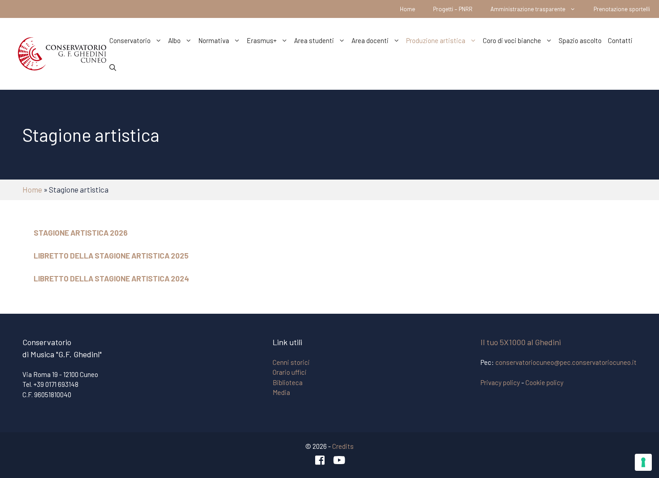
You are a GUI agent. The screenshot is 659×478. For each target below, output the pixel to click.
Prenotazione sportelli (622, 9)
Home (407, 9)
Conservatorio (130, 40)
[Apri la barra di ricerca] (112, 67)
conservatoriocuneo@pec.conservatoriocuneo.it (566, 362)
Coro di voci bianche (512, 40)
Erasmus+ (262, 40)
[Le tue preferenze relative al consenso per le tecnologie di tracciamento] (643, 462)
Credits (343, 446)
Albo (174, 40)
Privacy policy (500, 382)
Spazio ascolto (580, 40)
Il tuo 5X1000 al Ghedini (521, 342)
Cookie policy (544, 382)
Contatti (620, 40)
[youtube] (339, 460)
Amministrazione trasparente (527, 9)
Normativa (213, 40)
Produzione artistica (435, 40)
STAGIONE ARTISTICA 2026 (81, 232)
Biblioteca (288, 382)
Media (281, 392)
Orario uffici (290, 372)
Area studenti (314, 40)
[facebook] (320, 460)
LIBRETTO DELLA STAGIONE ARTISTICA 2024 (111, 278)
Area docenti (370, 40)
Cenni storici (291, 362)
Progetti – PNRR (453, 9)
